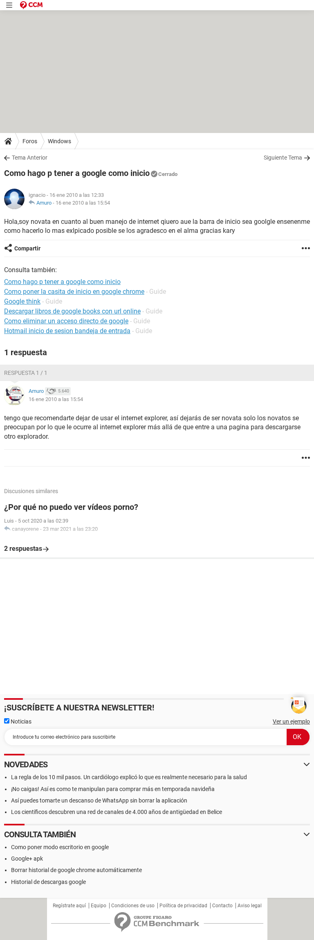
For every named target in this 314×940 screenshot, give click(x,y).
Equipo (98, 905)
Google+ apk (27, 858)
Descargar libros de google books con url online (72, 311)
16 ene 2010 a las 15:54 (83, 203)
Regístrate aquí (69, 905)
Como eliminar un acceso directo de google (66, 321)
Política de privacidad (183, 905)
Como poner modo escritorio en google (60, 847)
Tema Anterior (29, 157)
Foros (29, 141)
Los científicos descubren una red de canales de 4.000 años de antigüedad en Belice (116, 812)
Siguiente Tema (283, 157)
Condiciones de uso (133, 905)
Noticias (20, 721)
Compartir (27, 248)
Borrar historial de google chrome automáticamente (76, 870)
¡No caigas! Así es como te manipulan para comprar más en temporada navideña (113, 789)
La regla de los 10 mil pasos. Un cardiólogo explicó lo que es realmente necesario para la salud (129, 777)
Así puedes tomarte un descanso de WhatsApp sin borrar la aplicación (99, 800)
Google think (22, 301)
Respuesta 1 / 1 (25, 373)
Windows (59, 141)
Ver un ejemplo (291, 721)
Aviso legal (250, 905)
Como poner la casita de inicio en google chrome (74, 291)
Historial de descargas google (48, 882)
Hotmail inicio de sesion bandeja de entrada (67, 331)
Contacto (222, 905)
